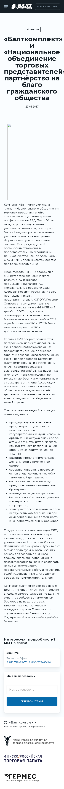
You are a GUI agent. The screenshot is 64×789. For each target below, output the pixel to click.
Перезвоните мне (32, 701)
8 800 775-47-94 (40, 662)
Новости (33, 29)
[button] (6, 6)
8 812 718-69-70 (17, 662)
